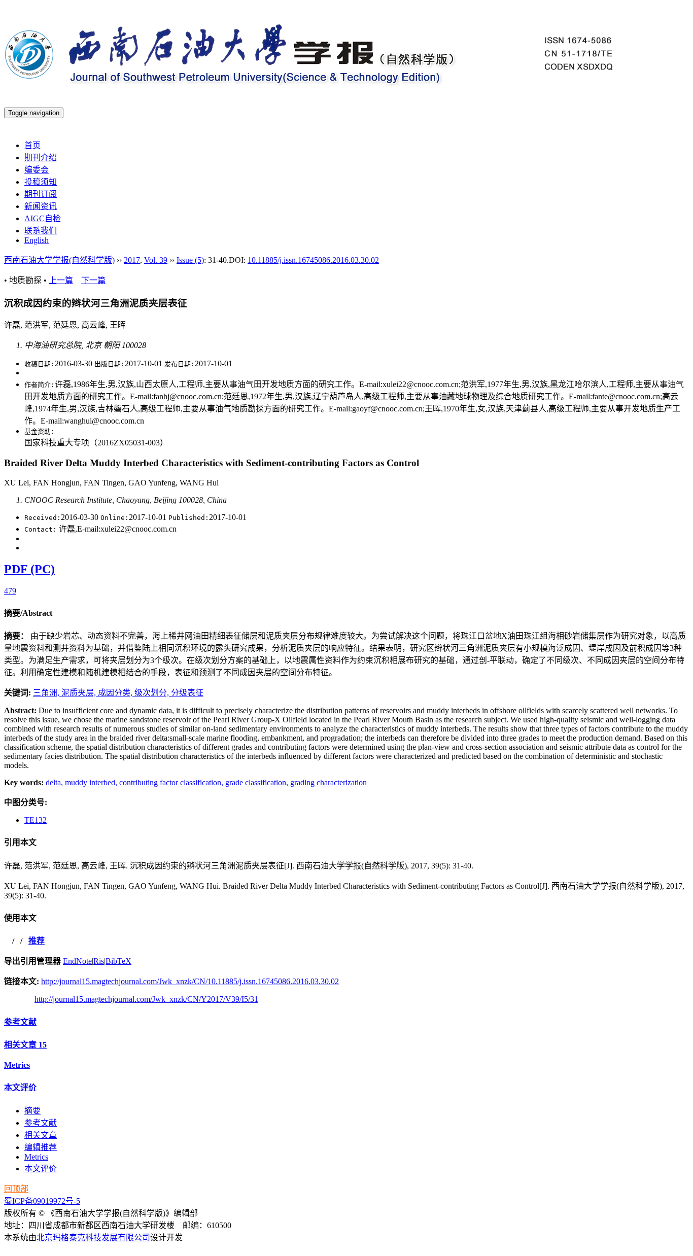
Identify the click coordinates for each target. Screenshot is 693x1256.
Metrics (17, 1065)
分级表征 (187, 692)
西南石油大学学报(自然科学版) (59, 260)
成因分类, (116, 692)
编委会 (36, 169)
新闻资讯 (40, 206)
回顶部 (16, 1188)
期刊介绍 (40, 157)
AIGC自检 (42, 218)
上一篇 (61, 280)
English (36, 240)
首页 (32, 145)
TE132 (35, 820)
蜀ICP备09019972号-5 (42, 1201)
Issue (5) (190, 260)
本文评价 (20, 1087)
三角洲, (47, 692)
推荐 (36, 940)
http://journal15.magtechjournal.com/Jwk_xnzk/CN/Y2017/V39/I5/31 (146, 999)
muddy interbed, (92, 782)
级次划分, (152, 692)
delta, (55, 782)
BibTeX (118, 961)
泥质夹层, (79, 692)
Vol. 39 (155, 260)
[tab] (346, 612)
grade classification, (257, 782)
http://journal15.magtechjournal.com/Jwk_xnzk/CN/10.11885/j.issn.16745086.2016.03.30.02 (190, 981)
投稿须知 (40, 182)
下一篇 (93, 280)
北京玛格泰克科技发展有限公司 (93, 1237)
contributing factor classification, (172, 782)
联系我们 (40, 230)
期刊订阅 (40, 194)
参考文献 (20, 1022)
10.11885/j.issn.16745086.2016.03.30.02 (313, 260)
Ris (98, 961)
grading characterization (328, 782)
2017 (132, 260)
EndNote (77, 961)
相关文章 (25, 1044)
